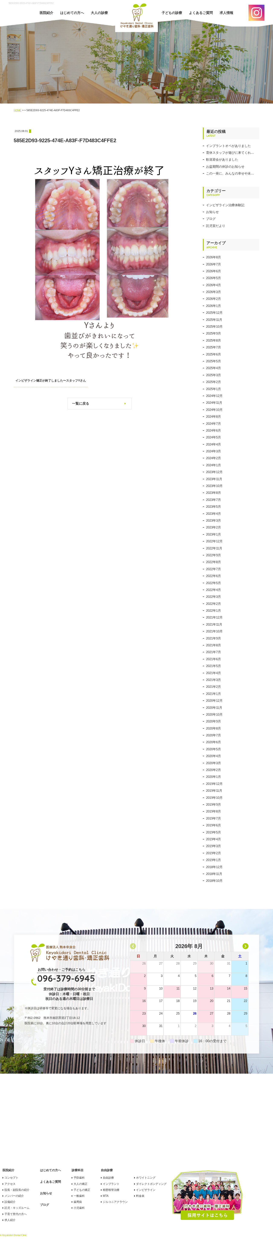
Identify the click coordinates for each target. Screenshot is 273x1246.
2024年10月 (214, 409)
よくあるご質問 (201, 13)
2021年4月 (213, 673)
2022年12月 (214, 541)
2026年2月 (213, 298)
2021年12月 (214, 617)
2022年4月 (213, 590)
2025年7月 (213, 347)
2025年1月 (213, 389)
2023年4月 (213, 513)
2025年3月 (213, 375)
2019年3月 (213, 846)
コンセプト (11, 1177)
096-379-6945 (66, 978)
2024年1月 (213, 465)
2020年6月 (213, 742)
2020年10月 (214, 714)
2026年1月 (213, 306)
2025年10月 (214, 326)
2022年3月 (213, 596)
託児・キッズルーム (16, 1207)
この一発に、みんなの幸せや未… (230, 173)
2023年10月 (214, 486)
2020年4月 (213, 756)
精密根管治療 (111, 1189)
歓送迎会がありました (222, 159)
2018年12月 (214, 867)
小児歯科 (79, 1207)
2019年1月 (213, 860)
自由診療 (108, 1177)
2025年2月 (213, 382)
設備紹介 (10, 1201)
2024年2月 (213, 458)
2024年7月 (213, 423)
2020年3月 (213, 763)
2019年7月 (213, 818)
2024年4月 (213, 444)
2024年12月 (214, 396)
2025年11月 (214, 319)
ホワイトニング (145, 1177)
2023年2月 (213, 527)
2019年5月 (213, 832)
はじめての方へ (72, 13)
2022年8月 (213, 562)
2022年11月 (214, 548)
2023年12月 (214, 472)
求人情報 (226, 13)
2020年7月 (213, 735)
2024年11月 (214, 402)
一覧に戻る (80, 403)
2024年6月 (213, 430)
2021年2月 (213, 686)
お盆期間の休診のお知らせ (225, 166)
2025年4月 (213, 368)
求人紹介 (10, 1220)
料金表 (140, 1195)
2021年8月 (213, 645)
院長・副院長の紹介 (16, 1189)
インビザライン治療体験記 (225, 205)
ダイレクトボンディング (151, 1183)
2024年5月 (213, 437)
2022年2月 (213, 603)
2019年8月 (213, 811)
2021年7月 (213, 652)
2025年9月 (213, 333)
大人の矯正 (80, 1183)
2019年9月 (213, 804)
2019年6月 (213, 825)
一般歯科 (79, 1195)
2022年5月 (213, 583)
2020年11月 (214, 707)
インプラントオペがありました (228, 146)
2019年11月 (214, 790)
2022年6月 (213, 576)
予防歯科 (79, 1177)
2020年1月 (213, 776)
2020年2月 (213, 770)
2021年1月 (213, 694)
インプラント (111, 1183)
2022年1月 (213, 610)
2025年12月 (214, 312)
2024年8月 (213, 416)
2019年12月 (214, 784)
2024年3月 (213, 451)
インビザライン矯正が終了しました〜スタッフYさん (50, 380)
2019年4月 (213, 839)
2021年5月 (213, 666)
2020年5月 (213, 749)
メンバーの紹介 (14, 1195)
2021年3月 (213, 680)
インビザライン (145, 1189)
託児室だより (215, 226)
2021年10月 (214, 631)
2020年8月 (213, 728)
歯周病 (78, 1201)
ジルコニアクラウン (115, 1201)
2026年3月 (213, 292)
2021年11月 (214, 624)
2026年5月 (213, 278)
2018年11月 (214, 874)
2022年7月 (213, 569)
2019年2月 (213, 853)
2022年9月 (213, 555)
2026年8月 (213, 257)
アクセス (10, 1183)
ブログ (211, 218)
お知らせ (212, 212)
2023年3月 (213, 520)
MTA (106, 1195)
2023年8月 (213, 492)
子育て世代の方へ (15, 1214)
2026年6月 (213, 271)
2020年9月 (213, 721)
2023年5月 (213, 506)
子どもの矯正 (82, 1189)
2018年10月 (214, 880)
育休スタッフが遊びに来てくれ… (230, 152)
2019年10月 (214, 797)
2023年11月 (214, 479)
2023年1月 (213, 534)
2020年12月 (214, 700)
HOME (17, 110)
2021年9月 (213, 638)
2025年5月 (213, 361)
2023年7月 (213, 500)
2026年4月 (213, 285)
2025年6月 (213, 354)
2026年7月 (213, 264)
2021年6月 (213, 659)
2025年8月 (213, 340)
